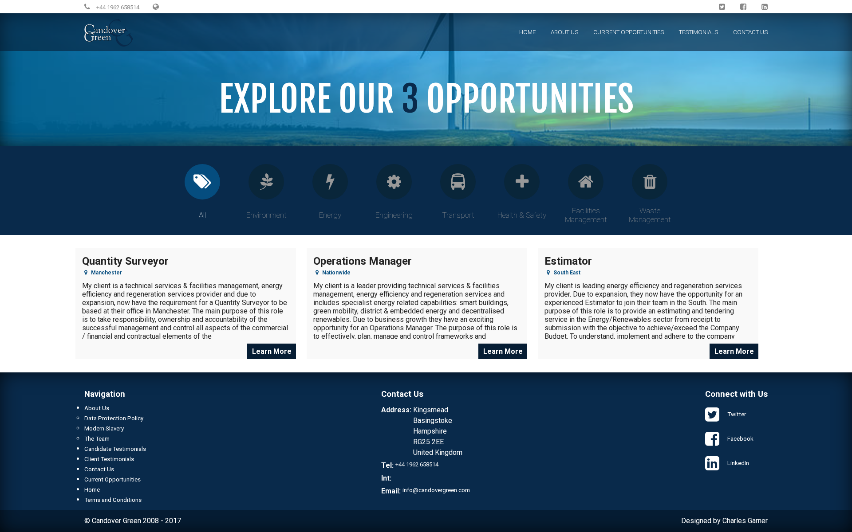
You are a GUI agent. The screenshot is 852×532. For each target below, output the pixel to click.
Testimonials (698, 32)
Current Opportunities (628, 32)
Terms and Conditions (113, 500)
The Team (97, 438)
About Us (564, 32)
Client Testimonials (109, 459)
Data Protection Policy (113, 418)
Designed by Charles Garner (724, 520)
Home (527, 32)
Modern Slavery (104, 428)
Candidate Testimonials (115, 449)
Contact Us (750, 32)
